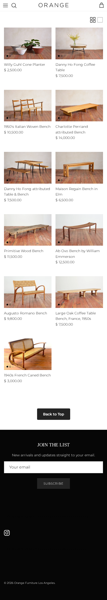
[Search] (16, 5)
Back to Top (53, 414)
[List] (100, 20)
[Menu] (5, 5)
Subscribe (53, 483)
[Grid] (93, 20)
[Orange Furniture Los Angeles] (53, 5)
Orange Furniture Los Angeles (34, 583)
